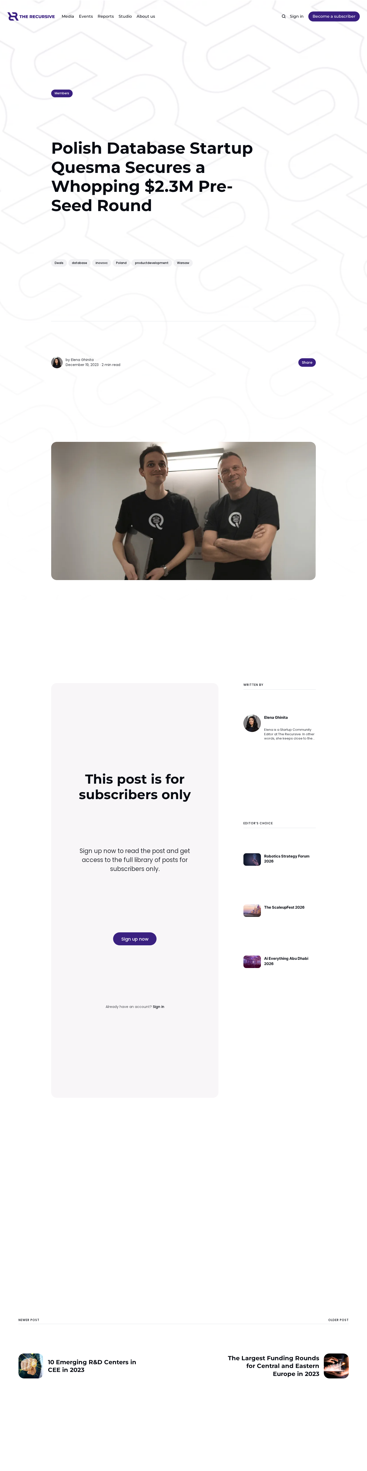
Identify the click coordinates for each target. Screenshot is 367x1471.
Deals (59, 263)
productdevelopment (152, 263)
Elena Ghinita (82, 359)
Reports (106, 16)
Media (68, 16)
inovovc (102, 263)
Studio (125, 16)
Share (307, 362)
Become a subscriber (334, 16)
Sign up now (135, 939)
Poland (121, 263)
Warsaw (183, 263)
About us (146, 16)
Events (86, 16)
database (79, 263)
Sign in (297, 16)
